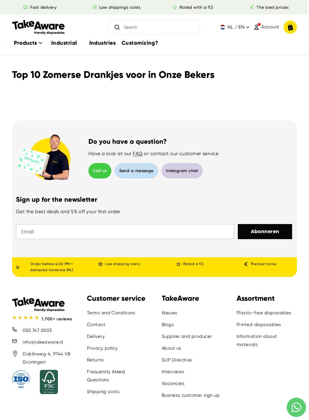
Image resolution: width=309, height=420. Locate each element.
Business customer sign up (189, 395)
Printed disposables (256, 324)
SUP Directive (175, 360)
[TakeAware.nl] (38, 27)
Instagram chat (182, 170)
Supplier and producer (185, 336)
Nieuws (168, 313)
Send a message (136, 170)
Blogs (166, 324)
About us (170, 348)
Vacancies (171, 383)
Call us (100, 170)
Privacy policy (101, 348)
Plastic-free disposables (261, 313)
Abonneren (262, 231)
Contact (95, 324)
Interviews (171, 371)
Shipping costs (102, 391)
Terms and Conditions (110, 313)
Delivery (95, 336)
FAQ (137, 153)
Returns (94, 360)
